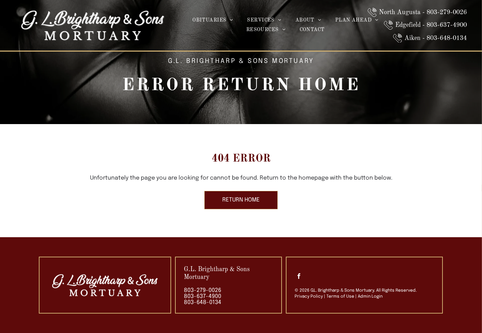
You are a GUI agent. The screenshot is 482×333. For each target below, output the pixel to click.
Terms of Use (340, 296)
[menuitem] (212, 20)
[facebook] (299, 277)
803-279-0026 (202, 290)
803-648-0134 (202, 302)
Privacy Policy (309, 296)
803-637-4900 (202, 296)
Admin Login (370, 296)
